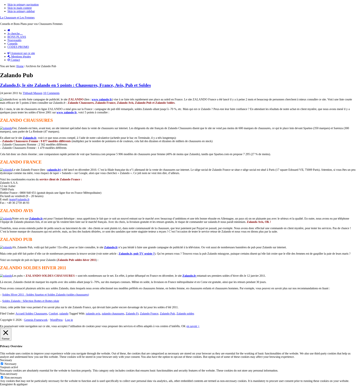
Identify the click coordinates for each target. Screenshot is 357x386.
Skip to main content (19, 7)
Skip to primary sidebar (21, 11)
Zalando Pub (167, 313)
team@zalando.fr (19, 199)
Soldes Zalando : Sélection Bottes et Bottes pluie (30, 300)
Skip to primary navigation (23, 4)
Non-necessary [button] (8, 373)
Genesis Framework (36, 319)
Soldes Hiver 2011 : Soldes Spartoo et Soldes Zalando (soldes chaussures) (45, 294)
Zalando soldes (185, 313)
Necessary (10, 363)
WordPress (56, 319)
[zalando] (6, 128)
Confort (53, 313)
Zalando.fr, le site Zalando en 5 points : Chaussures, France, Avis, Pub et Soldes (75, 85)
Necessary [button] (6, 360)
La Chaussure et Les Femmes (17, 17)
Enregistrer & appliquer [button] (14, 384)
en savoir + (193, 326)
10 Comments (51, 93)
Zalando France (149, 313)
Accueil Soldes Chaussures (31, 313)
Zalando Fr (132, 313)
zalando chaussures (113, 313)
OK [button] (183, 326)
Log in (69, 319)
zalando (63, 313)
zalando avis (93, 313)
